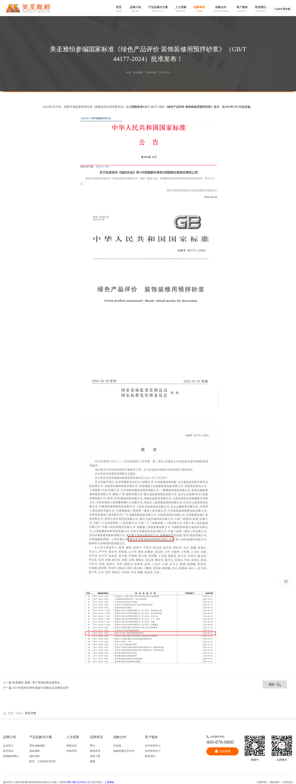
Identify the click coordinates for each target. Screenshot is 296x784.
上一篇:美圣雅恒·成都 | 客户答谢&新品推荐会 (31, 682)
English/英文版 (282, 8)
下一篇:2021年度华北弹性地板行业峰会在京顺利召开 (36, 687)
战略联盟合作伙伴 (123, 750)
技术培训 (8, 750)
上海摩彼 (109, 782)
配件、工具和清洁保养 (42, 761)
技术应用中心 (153, 745)
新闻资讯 (95, 750)
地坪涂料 (34, 756)
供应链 (117, 745)
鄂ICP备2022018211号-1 (79, 782)
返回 (271, 684)
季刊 (92, 745)
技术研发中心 (153, 750)
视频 (92, 761)
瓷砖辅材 (34, 750)
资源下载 (95, 756)
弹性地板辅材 (37, 745)
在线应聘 (71, 750)
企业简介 (8, 745)
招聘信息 (71, 745)
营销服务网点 (11, 756)
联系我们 (150, 756)
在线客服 (224, 751)
